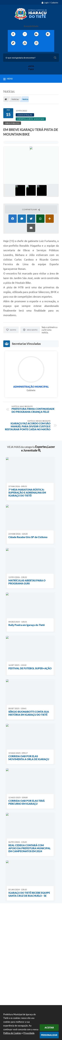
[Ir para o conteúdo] (45, 43)
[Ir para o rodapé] (25, 50)
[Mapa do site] (24, 43)
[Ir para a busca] (18, 50)
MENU (10, 78)
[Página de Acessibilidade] (36, 43)
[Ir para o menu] (11, 50)
